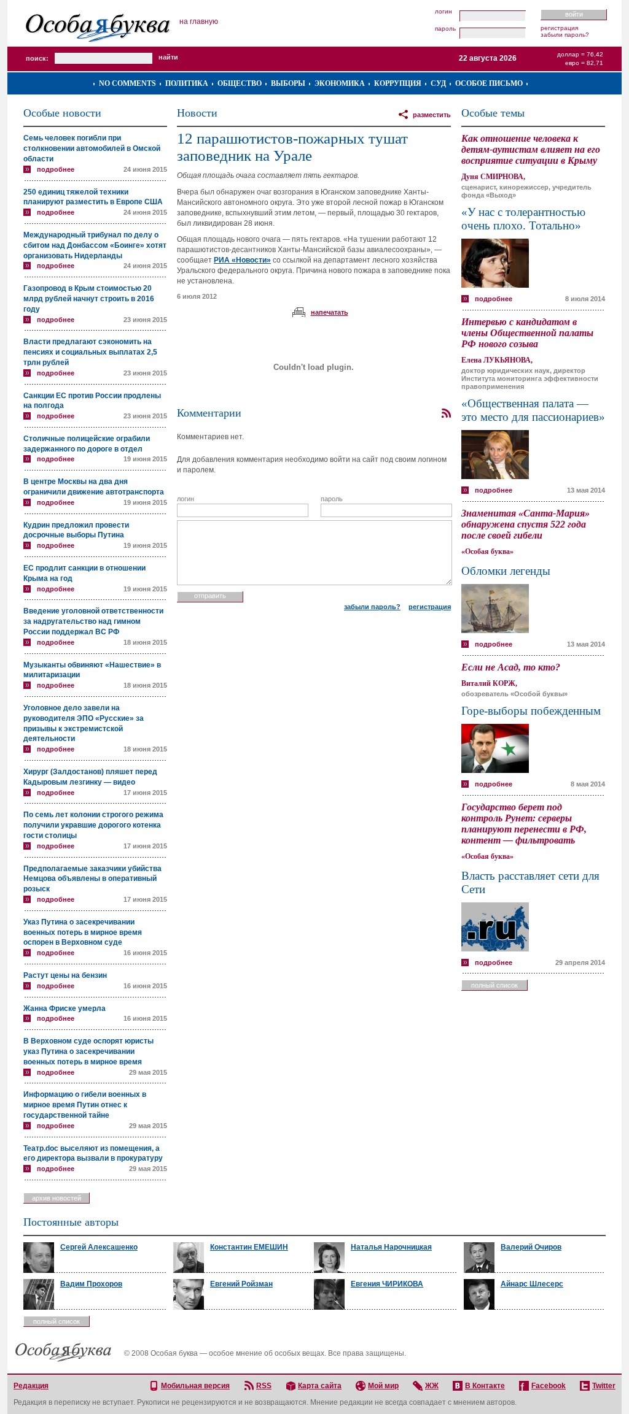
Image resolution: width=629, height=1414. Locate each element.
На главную (198, 21)
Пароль (445, 29)
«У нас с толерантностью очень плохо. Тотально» (523, 219)
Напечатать (329, 312)
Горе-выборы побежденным (531, 710)
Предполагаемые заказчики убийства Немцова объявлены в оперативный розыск (92, 879)
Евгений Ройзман (241, 1284)
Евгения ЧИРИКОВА (387, 1284)
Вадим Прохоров (91, 1284)
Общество (239, 83)
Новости (197, 113)
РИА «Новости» (242, 260)
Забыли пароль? (565, 34)
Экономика (339, 83)
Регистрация (559, 28)
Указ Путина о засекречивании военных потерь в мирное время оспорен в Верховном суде (82, 932)
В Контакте (485, 1385)
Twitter (603, 1385)
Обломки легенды (505, 570)
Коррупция (397, 83)
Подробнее (55, 169)
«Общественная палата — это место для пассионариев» (533, 410)
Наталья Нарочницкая (391, 1247)
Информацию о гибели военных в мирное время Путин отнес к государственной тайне (84, 1105)
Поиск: (37, 58)
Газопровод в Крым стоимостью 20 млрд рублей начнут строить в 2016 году (88, 298)
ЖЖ (432, 1385)
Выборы (288, 83)
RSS (264, 1385)
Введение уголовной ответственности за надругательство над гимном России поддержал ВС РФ (93, 621)
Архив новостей (56, 1198)
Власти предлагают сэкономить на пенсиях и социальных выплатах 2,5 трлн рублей (90, 352)
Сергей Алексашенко (99, 1247)
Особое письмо (489, 83)
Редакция (31, 1385)
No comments (127, 83)
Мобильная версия (195, 1385)
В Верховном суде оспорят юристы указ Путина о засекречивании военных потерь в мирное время (88, 1051)
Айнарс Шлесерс (532, 1284)
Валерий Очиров (531, 1247)
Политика (186, 83)
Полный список (494, 985)
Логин (443, 12)
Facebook (548, 1385)
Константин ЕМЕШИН (249, 1247)
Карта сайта (320, 1385)
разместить (432, 114)
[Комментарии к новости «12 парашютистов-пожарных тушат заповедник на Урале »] (446, 413)
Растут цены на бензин (65, 975)
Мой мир (383, 1385)
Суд (438, 83)
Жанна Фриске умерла (64, 1008)
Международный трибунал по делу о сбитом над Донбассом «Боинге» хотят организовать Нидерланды (94, 245)
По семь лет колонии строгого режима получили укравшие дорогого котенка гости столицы (93, 825)
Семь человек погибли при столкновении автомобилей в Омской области (91, 148)
